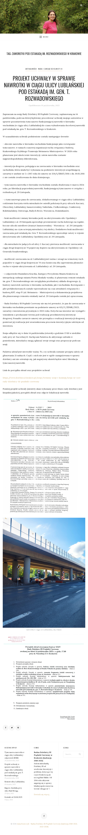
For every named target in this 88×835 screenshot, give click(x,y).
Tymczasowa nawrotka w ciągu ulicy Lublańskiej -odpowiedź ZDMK (14, 755)
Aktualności (31, 69)
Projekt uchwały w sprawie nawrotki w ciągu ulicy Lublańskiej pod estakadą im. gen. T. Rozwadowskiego (44, 88)
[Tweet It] (12, 727)
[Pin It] (18, 727)
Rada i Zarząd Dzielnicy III (50, 69)
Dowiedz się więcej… (42, 795)
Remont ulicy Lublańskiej (14, 782)
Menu (45, 37)
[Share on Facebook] (5, 727)
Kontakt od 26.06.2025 (13, 797)
